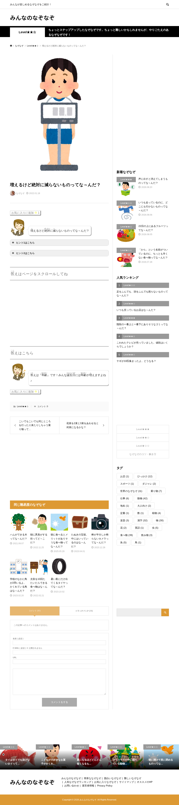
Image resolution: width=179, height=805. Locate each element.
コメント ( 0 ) (35, 611)
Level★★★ (142, 429)
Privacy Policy (104, 785)
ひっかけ (144, 476)
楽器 (124, 520)
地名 (124, 505)
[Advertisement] (39, 308)
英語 (139, 527)
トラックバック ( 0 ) (84, 611)
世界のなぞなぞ (131, 491)
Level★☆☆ (142, 445)
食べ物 (126, 535)
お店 (124, 476)
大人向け (144, 505)
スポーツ (127, 483)
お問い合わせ (71, 785)
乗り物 (156, 491)
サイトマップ (126, 782)
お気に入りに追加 (25, 212)
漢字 (142, 520)
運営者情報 (88, 785)
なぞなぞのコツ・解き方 (142, 454)
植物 (156, 513)
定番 (124, 513)
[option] (18, 757)
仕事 (124, 498)
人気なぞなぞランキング (77, 782)
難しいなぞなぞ (132, 778)
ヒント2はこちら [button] (25, 253)
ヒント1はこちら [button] (25, 242)
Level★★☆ (27, 32)
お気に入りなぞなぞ (105, 782)
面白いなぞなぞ (112, 778)
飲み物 (146, 535)
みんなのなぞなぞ (32, 17)
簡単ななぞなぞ (92, 778)
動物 (142, 498)
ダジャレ (149, 483)
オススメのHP (144, 782)
